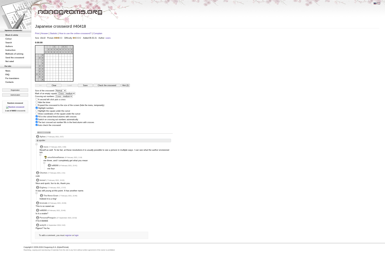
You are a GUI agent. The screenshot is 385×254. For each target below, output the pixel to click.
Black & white (11, 35)
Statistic (53, 33)
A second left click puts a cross (52, 99)
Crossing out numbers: (45, 96)
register (68, 235)
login (76, 235)
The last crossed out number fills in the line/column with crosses (66, 122)
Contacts (9, 82)
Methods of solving (14, 54)
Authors (9, 46)
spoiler (42, 140)
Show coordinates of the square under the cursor (59, 114)
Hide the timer (44, 102)
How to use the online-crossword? (75, 33)
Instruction (10, 50)
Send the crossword (14, 57)
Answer (44, 33)
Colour (8, 39)
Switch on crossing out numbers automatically (58, 119)
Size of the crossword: (45, 91)
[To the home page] (15, 14)
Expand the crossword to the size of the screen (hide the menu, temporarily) (71, 105)
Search (8, 42)
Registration (15, 90)
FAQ (7, 74)
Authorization (15, 95)
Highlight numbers (46, 108)
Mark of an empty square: (46, 93)
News (7, 71)
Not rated (9, 61)
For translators (12, 78)
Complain (97, 33)
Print (37, 33)
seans (108, 38)
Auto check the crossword (49, 125)
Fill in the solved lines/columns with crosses (57, 117)
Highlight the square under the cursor (54, 111)
